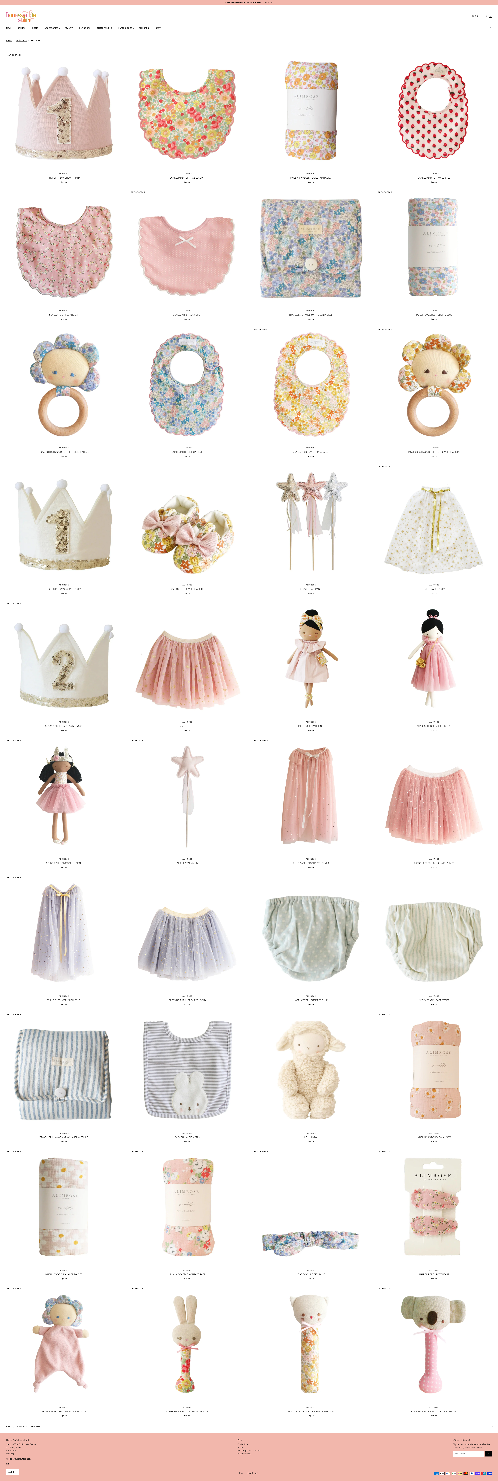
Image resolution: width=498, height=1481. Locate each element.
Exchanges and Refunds (249, 1450)
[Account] (490, 16)
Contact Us (242, 1444)
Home (9, 40)
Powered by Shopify (249, 1473)
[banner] (21, 16)
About (240, 1447)
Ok (488, 1453)
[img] (485, 16)
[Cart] (490, 28)
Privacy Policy (244, 1453)
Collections (21, 40)
